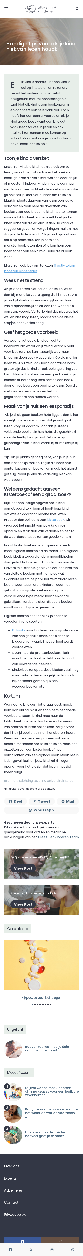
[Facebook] (23, 1241)
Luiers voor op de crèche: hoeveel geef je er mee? (45, 1134)
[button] (32, 1004)
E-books (18, 630)
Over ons (11, 1166)
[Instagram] (60, 1241)
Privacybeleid (15, 1214)
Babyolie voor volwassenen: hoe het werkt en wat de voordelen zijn (51, 1113)
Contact (11, 1202)
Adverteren (13, 1190)
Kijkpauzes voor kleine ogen (41, 997)
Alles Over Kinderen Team (58, 837)
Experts (10, 1178)
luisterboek (55, 519)
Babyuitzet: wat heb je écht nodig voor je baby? (47, 1048)
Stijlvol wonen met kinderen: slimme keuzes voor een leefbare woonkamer (52, 1091)
